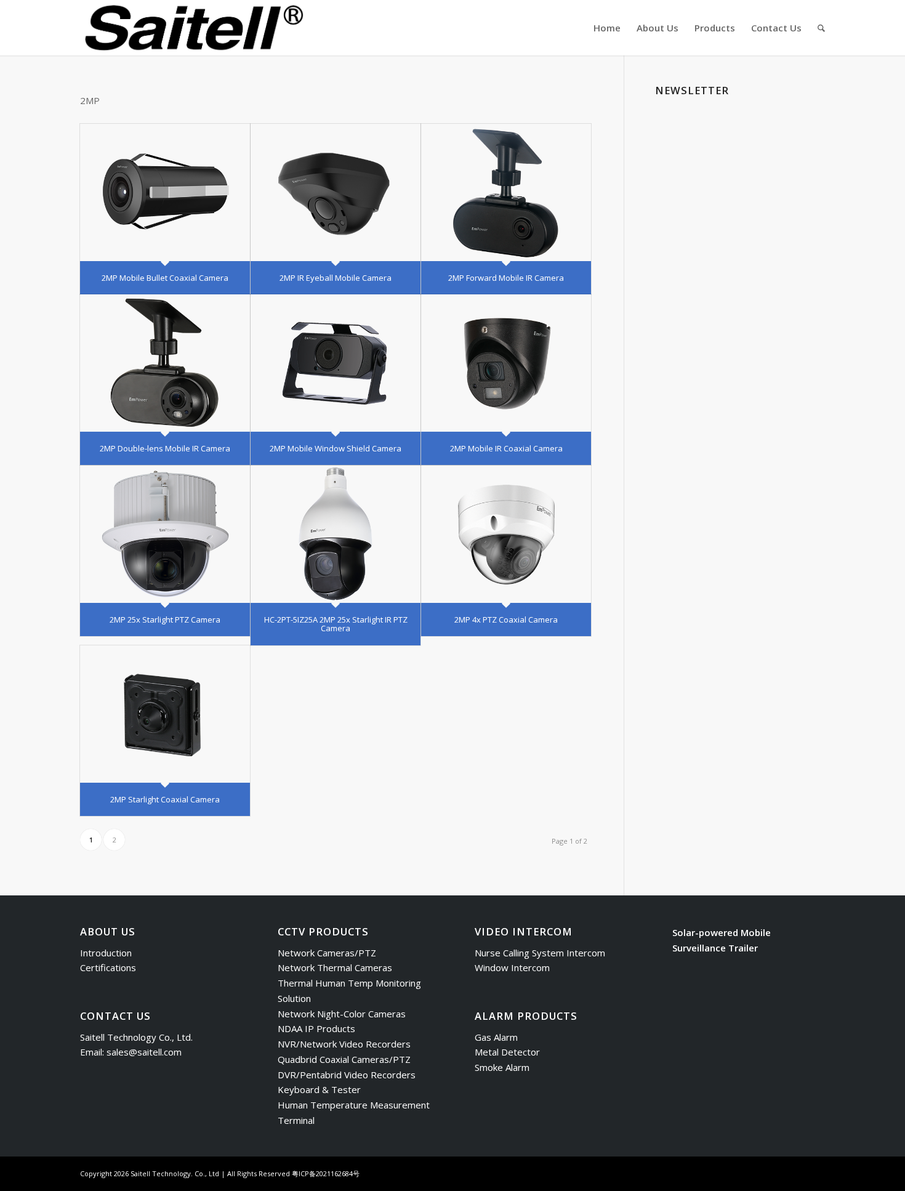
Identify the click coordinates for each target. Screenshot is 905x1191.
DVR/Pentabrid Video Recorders (347, 1074)
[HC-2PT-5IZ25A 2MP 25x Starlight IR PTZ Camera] (335, 534)
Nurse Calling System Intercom (540, 953)
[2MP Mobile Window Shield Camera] (335, 363)
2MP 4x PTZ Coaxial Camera (506, 619)
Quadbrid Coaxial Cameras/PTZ (344, 1059)
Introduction (106, 953)
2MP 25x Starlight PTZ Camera (165, 619)
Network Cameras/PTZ (327, 953)
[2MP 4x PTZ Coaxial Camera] (506, 534)
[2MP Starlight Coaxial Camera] (165, 714)
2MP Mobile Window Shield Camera (335, 448)
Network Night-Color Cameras (342, 1013)
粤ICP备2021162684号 (326, 1173)
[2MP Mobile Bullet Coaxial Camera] (165, 192)
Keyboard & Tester (319, 1089)
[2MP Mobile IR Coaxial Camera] (506, 363)
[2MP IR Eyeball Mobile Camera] (335, 192)
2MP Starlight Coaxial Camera (165, 799)
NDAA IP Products (316, 1028)
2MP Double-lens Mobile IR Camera (165, 448)
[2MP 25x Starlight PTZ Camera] (165, 534)
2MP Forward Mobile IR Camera (506, 277)
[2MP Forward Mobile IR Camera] (506, 192)
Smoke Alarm (502, 1067)
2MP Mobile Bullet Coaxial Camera (165, 277)
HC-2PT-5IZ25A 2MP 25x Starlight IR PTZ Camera (336, 624)
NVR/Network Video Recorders (344, 1044)
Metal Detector (507, 1052)
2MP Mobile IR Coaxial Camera (506, 448)
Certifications (108, 967)
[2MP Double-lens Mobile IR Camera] (165, 363)
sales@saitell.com (144, 1052)
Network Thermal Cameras (335, 967)
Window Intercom (512, 967)
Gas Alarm (496, 1037)
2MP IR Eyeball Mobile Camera (336, 277)
